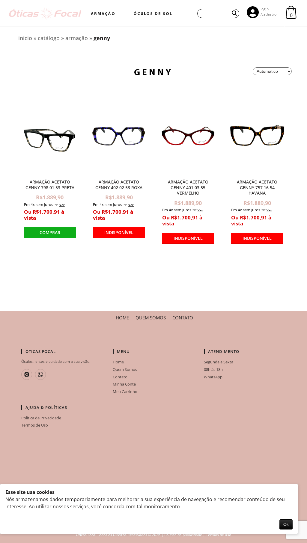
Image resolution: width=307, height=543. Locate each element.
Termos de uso (218, 535)
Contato (182, 318)
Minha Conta (124, 384)
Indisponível (118, 232)
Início (25, 38)
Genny (102, 38)
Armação (77, 38)
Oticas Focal (86, 535)
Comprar (50, 232)
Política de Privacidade (41, 418)
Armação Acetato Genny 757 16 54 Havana (257, 187)
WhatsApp (213, 377)
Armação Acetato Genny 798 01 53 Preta (49, 184)
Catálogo (49, 38)
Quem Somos (151, 318)
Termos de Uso (34, 425)
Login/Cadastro (268, 11)
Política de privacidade (183, 535)
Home (122, 318)
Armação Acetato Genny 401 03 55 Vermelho (188, 187)
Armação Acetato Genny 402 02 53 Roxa (118, 184)
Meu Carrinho (125, 391)
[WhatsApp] (40, 374)
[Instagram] (26, 374)
